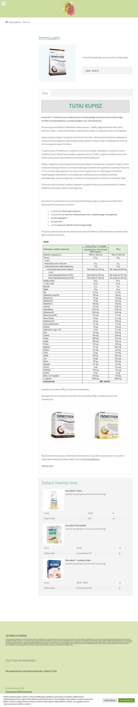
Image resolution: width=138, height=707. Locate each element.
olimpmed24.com (91, 459)
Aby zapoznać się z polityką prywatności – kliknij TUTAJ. (31, 671)
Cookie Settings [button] (109, 700)
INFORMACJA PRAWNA (16, 635)
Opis (45, 93)
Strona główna (14, 22)
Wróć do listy (47, 465)
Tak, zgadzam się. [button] (126, 700)
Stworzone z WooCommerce (19, 691)
